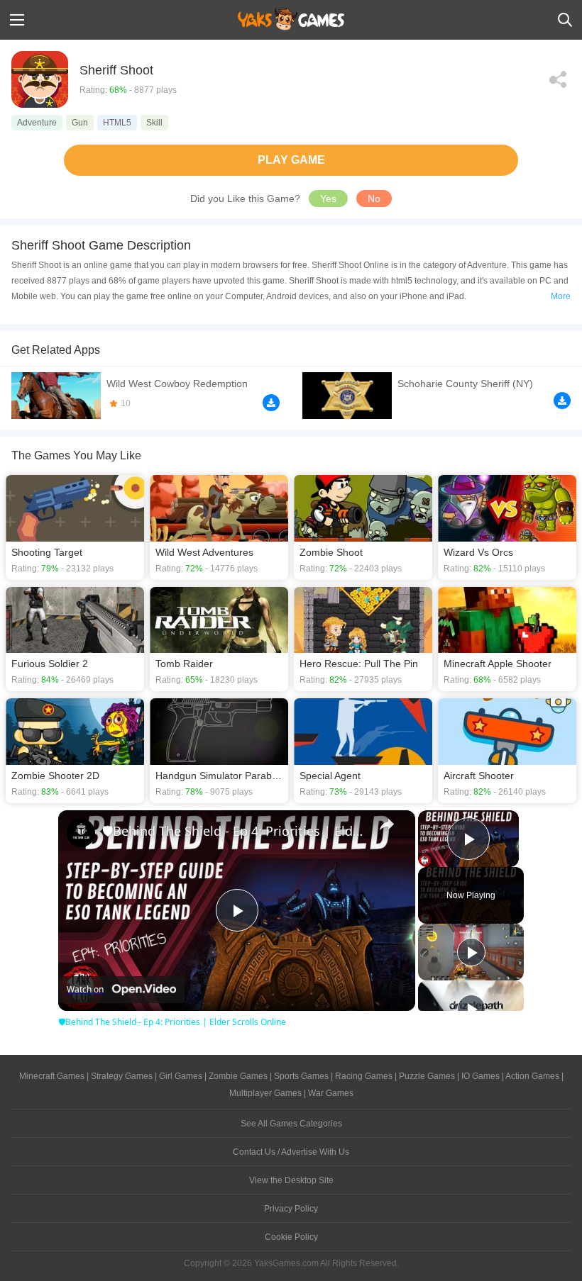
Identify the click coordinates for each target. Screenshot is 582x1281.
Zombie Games (238, 1076)
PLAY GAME (291, 160)
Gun (80, 123)
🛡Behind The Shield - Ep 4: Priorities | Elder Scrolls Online (234, 831)
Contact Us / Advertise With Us (291, 1152)
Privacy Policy (291, 1209)
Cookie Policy (291, 1237)
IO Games (480, 1076)
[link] (81, 833)
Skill (154, 123)
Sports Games (301, 1076)
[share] (387, 824)
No (374, 198)
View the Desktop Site (291, 1180)
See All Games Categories (291, 1124)
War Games (330, 1093)
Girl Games (180, 1076)
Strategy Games (122, 1076)
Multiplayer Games (265, 1093)
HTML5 (117, 123)
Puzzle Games (427, 1076)
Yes (328, 198)
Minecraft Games (51, 1076)
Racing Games (363, 1076)
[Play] (471, 952)
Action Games (532, 1076)
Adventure (37, 123)
